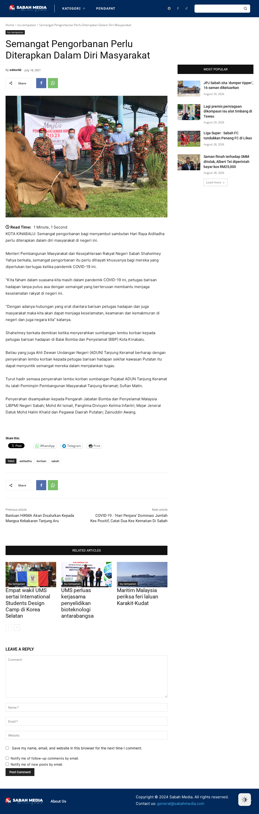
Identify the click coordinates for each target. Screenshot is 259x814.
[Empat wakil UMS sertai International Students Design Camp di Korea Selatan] (31, 574)
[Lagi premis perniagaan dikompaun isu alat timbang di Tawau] (189, 112)
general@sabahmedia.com (180, 803)
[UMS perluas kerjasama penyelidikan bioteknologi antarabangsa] (86, 574)
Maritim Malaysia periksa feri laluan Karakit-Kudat (137, 596)
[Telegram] (169, 9)
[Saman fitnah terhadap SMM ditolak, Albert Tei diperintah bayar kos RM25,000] (189, 162)
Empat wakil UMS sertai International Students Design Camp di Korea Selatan (28, 603)
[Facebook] (178, 9)
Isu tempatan (26, 25)
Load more (213, 182)
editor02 (15, 70)
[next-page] (17, 627)
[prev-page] (9, 627)
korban (41, 461)
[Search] (245, 9)
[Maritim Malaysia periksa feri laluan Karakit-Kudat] (142, 574)
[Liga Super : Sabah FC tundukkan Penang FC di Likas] (189, 139)
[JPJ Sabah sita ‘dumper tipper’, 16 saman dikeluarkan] (189, 89)
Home (10, 25)
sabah (55, 461)
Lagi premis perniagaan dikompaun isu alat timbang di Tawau (228, 111)
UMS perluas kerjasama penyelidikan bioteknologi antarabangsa (77, 603)
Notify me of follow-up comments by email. (45, 758)
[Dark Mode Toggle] (244, 799)
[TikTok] (186, 9)
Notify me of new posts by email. (37, 764)
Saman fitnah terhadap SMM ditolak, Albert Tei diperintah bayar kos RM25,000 (226, 161)
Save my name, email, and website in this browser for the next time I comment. (77, 748)
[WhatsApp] (53, 83)
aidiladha (25, 461)
